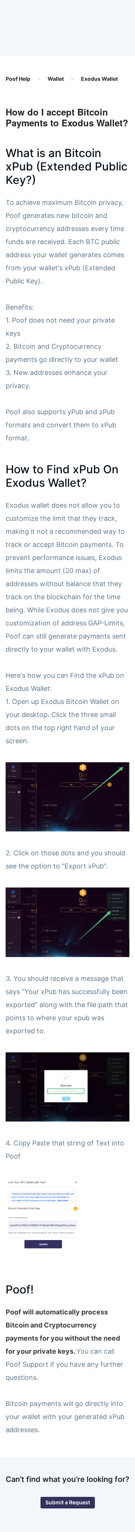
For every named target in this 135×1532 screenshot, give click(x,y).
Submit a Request (67, 1502)
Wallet (56, 79)
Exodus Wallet (99, 79)
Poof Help (18, 79)
